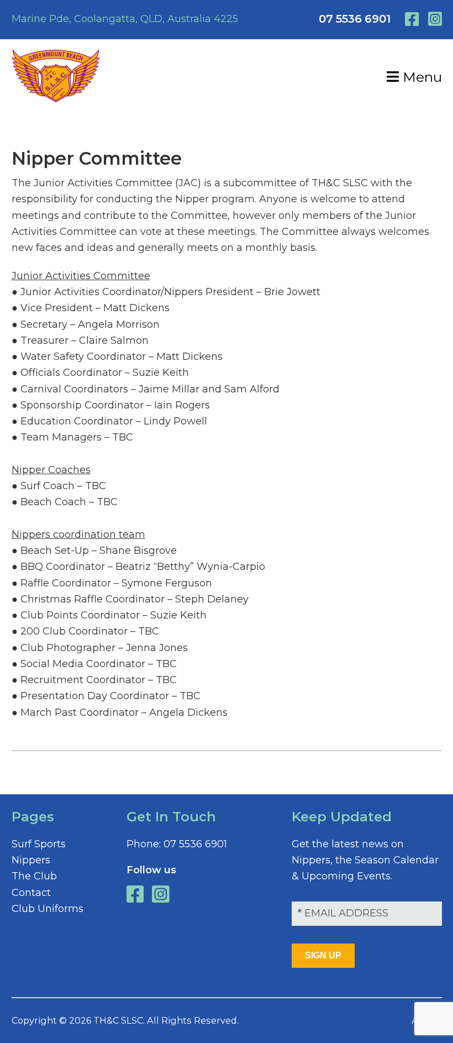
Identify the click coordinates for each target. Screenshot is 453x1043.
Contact (31, 893)
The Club (34, 876)
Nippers (31, 860)
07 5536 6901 (355, 18)
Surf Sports (39, 844)
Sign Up (323, 955)
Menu (420, 77)
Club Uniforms (47, 909)
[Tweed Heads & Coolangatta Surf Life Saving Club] (56, 99)
